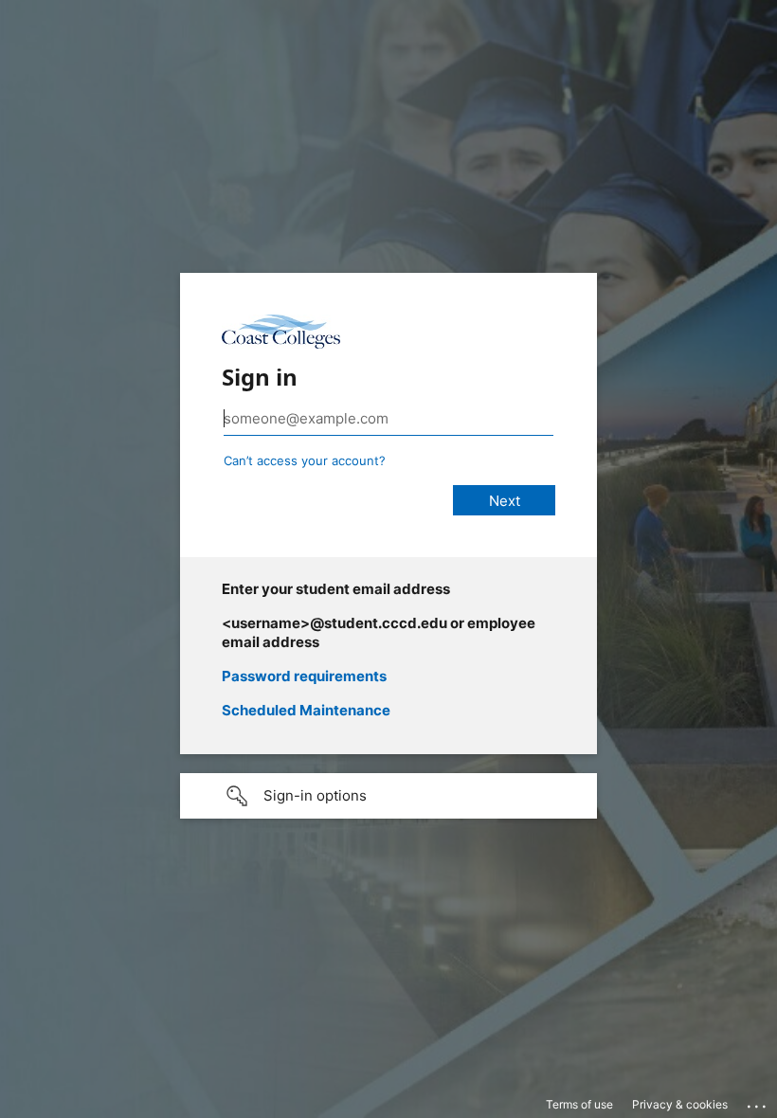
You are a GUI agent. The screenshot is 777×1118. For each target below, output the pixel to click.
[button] (388, 796)
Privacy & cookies (680, 1104)
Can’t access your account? (305, 460)
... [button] (758, 1101)
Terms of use (579, 1104)
